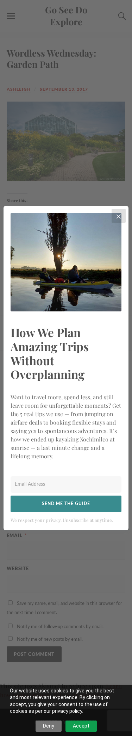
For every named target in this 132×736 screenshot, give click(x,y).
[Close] (119, 216)
